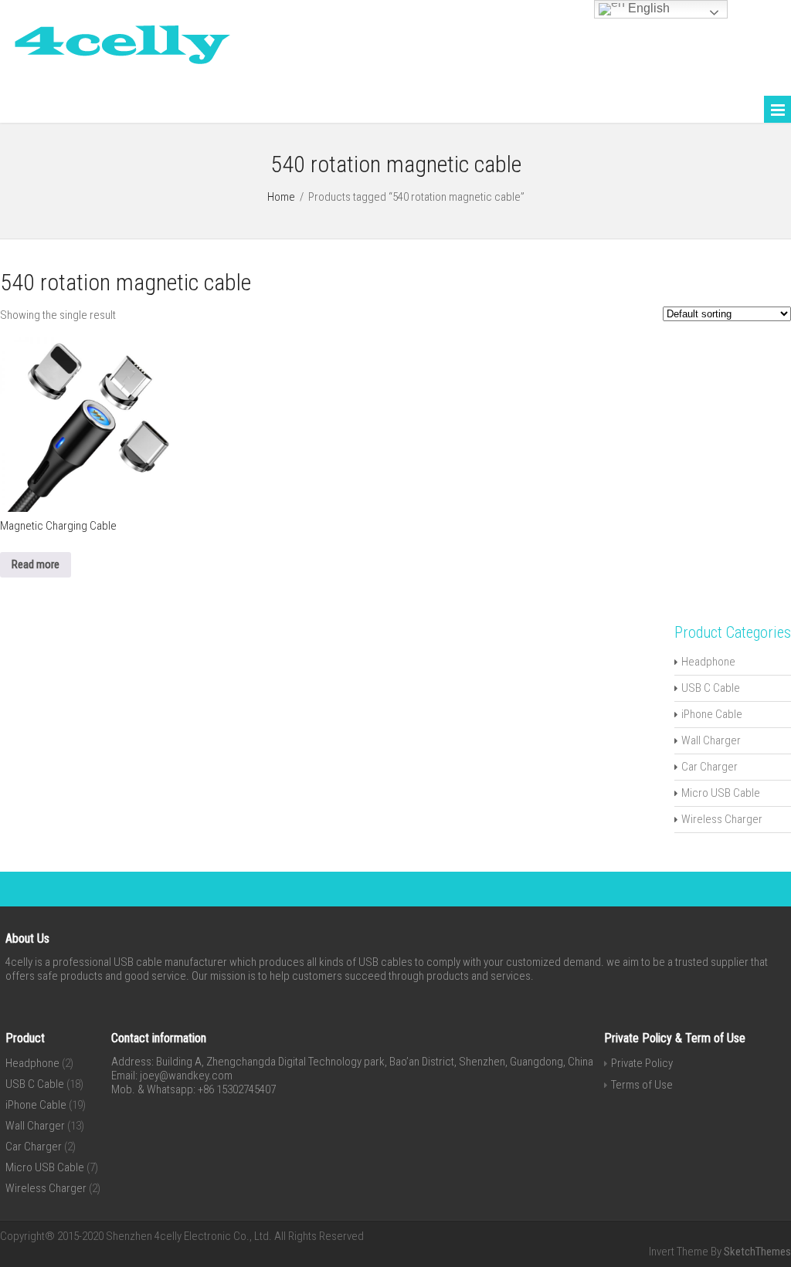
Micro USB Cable (720, 793)
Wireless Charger (721, 819)
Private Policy (642, 1063)
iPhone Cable (711, 714)
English (647, 8)
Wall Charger (711, 740)
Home (281, 197)
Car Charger (709, 767)
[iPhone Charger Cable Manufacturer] (116, 68)
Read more (35, 564)
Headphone (708, 662)
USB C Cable (710, 688)
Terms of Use (642, 1085)
